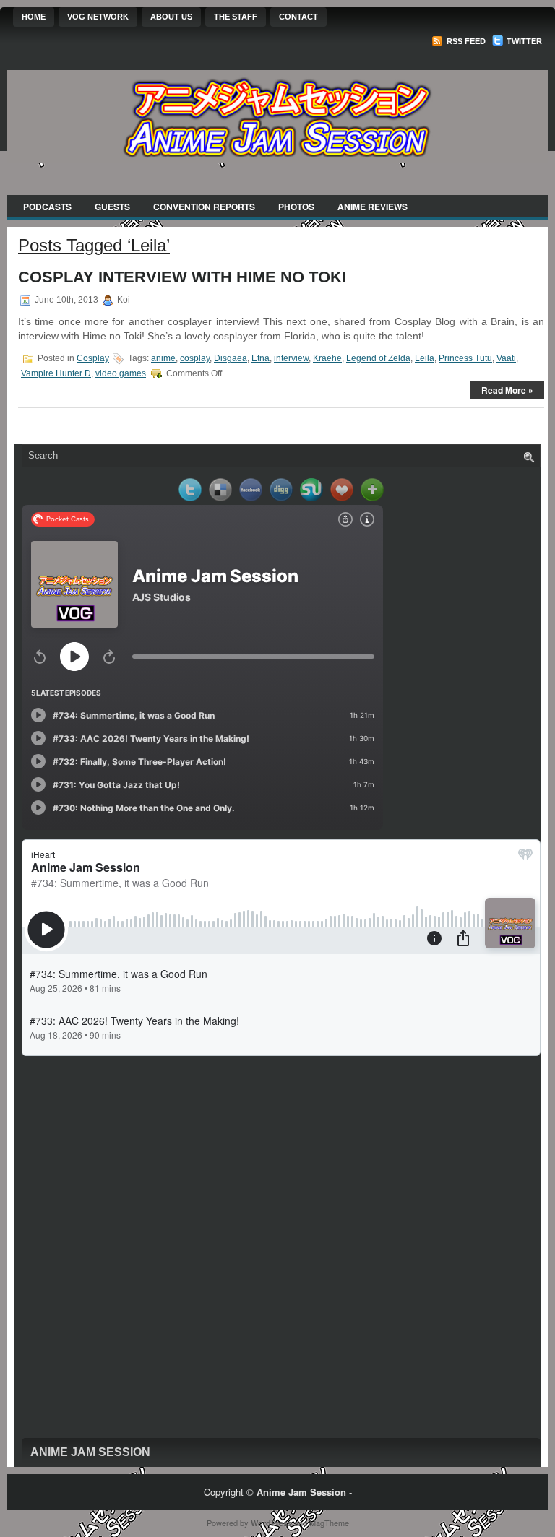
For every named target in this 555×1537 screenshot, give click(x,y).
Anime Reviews (372, 206)
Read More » (507, 390)
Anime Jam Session (90, 1452)
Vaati (506, 358)
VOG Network (98, 16)
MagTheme (329, 1522)
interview (291, 358)
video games (120, 373)
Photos (296, 206)
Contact (298, 16)
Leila (424, 358)
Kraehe (327, 358)
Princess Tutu (465, 358)
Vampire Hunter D (56, 373)
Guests (112, 206)
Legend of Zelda (378, 358)
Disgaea (230, 358)
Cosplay (93, 358)
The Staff (235, 16)
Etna (260, 358)
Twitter (523, 41)
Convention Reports (204, 206)
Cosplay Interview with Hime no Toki (182, 277)
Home (34, 16)
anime (163, 358)
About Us (171, 16)
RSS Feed (465, 41)
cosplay (195, 358)
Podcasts (47, 206)
